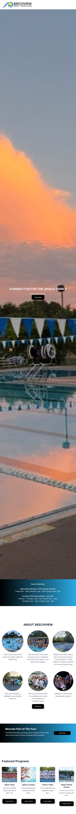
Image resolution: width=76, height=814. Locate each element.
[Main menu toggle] (72, 5)
